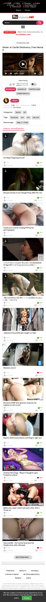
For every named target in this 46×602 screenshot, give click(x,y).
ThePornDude (16, 7)
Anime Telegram (30, 7)
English (37, 3)
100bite (14, 101)
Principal (10, 571)
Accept (26, 598)
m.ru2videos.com (23, 34)
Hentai (18, 112)
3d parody (14, 117)
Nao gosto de (13, 84)
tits (28, 117)
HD (25, 112)
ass (22, 117)
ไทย (19, 5)
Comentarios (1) (23, 93)
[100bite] (6, 101)
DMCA (28, 578)
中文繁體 (8, 3)
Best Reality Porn (31, 5)
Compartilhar (34, 89)
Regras (18, 578)
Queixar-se (22, 89)
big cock (36, 117)
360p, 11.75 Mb (22, 122)
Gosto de (10, 84)
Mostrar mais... (23, 557)
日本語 (17, 3)
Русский (11, 5)
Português (27, 3)
